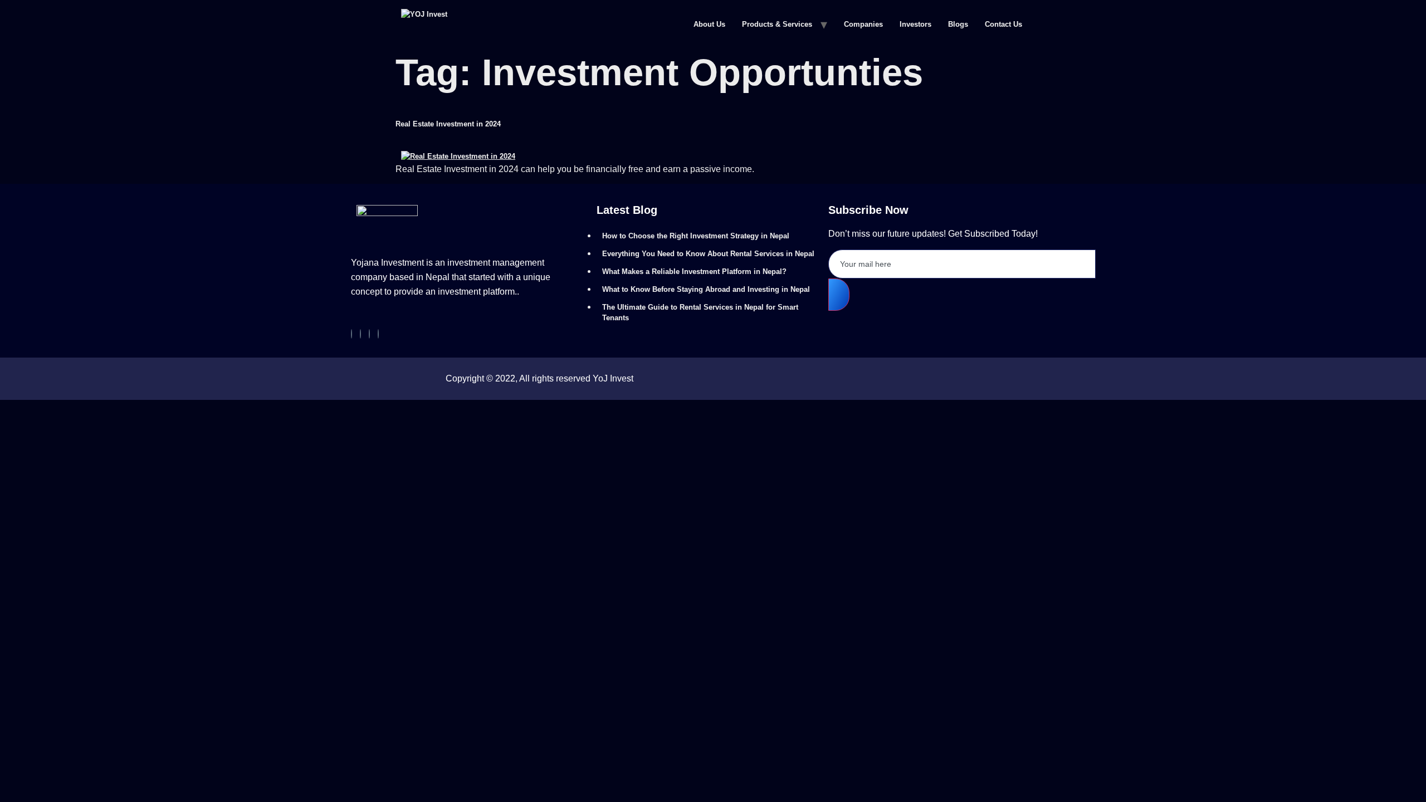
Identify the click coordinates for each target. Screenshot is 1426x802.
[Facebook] (351, 334)
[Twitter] (369, 334)
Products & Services (777, 24)
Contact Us (1003, 24)
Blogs (958, 24)
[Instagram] (360, 334)
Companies (863, 24)
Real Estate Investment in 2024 (448, 124)
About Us (709, 24)
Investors (915, 24)
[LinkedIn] (378, 334)
